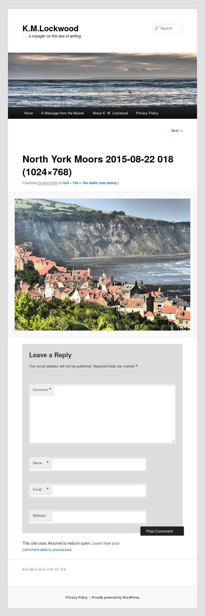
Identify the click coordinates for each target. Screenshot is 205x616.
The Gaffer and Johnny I (100, 182)
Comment (42, 389)
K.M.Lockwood (50, 28)
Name (41, 463)
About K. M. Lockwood (110, 112)
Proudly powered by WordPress (116, 597)
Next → (177, 130)
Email (41, 489)
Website (39, 515)
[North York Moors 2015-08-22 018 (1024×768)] (103, 265)
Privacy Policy (147, 112)
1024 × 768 (70, 182)
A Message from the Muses (62, 112)
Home (28, 112)
